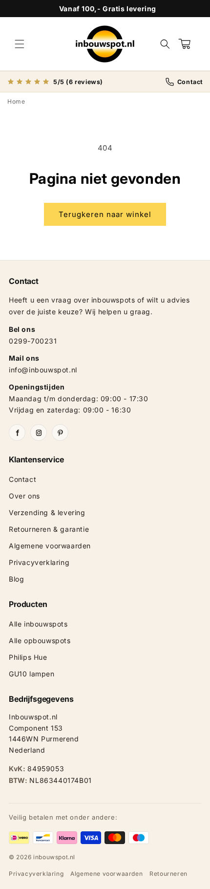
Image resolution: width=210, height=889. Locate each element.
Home (16, 101)
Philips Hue (28, 657)
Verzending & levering (47, 512)
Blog (16, 579)
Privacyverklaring (39, 562)
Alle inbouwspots (38, 624)
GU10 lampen (32, 674)
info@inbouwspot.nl (43, 370)
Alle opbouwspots (40, 640)
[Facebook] (17, 432)
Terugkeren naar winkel (105, 214)
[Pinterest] (60, 432)
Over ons (24, 496)
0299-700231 (33, 341)
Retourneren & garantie (49, 529)
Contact (22, 479)
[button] (19, 44)
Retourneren (168, 873)
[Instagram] (38, 432)
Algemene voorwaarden (50, 546)
